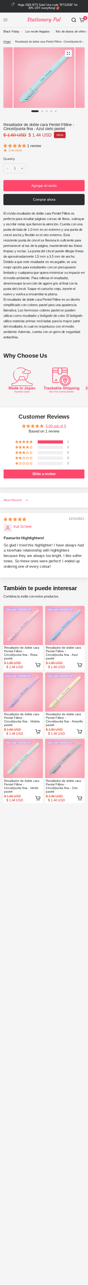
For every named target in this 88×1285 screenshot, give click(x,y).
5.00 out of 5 (56, 426)
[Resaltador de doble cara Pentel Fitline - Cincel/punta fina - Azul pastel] (65, 625)
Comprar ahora (44, 199)
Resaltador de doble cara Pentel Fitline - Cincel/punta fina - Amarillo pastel (64, 719)
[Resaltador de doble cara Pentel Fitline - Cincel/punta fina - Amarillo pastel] (65, 692)
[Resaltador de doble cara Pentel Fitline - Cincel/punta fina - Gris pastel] (65, 758)
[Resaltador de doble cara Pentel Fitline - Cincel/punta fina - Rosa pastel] (23, 625)
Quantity (9, 159)
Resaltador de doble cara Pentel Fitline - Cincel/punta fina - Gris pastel (63, 786)
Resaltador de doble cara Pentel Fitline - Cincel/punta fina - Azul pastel (63, 653)
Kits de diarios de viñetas (72, 31)
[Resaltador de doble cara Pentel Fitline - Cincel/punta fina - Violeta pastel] (23, 692)
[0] (81, 20)
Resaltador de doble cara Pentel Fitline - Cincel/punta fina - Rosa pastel (21, 653)
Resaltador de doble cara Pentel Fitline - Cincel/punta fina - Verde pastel (21, 786)
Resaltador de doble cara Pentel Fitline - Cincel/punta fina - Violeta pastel (21, 719)
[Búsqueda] (74, 20)
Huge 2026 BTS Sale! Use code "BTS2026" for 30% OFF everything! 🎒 (48, 6)
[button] (15, 146)
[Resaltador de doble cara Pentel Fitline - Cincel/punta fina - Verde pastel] (23, 758)
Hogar (7, 41)
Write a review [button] (44, 474)
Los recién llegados (37, 31)
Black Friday (11, 31)
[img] (15, 519)
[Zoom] (68, 53)
